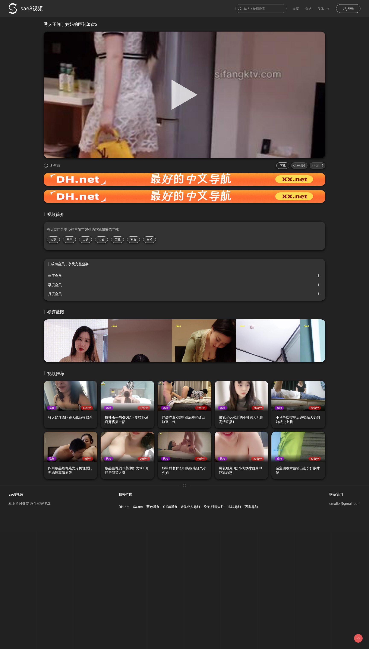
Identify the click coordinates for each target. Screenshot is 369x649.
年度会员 (55, 276)
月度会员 (55, 294)
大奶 (85, 239)
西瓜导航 (251, 507)
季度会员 (55, 285)
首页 (296, 8)
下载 (283, 165)
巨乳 (117, 239)
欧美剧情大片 (214, 507)
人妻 (53, 239)
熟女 (133, 239)
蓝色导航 (153, 507)
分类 (308, 8)
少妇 (101, 239)
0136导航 (170, 507)
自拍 (149, 239)
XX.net (138, 507)
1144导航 (234, 507)
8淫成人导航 (190, 507)
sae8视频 (31, 8)
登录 (350, 8)
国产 (69, 239)
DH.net (124, 507)
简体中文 (324, 8)
